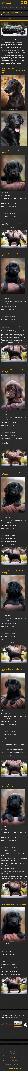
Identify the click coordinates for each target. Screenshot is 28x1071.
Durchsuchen (22, 2)
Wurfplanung (14, 12)
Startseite (3, 12)
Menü (25, 2)
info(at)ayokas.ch (12, 1060)
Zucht (8, 12)
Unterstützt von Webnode (14, 1068)
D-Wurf (20, 12)
